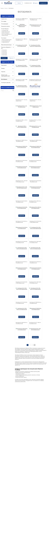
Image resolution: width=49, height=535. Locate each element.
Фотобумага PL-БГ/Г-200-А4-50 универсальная (35, 323)
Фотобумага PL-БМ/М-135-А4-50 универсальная (21, 141)
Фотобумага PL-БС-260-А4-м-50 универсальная (35, 201)
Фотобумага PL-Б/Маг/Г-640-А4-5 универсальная (35, 60)
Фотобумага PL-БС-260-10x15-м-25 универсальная (35, 242)
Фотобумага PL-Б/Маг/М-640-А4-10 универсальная (21, 60)
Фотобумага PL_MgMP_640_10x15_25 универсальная (21, 19)
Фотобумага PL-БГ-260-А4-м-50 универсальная (21, 262)
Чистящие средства (5, 82)
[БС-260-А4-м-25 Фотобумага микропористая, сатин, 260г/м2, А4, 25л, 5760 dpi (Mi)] (22, 228)
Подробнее (21, 33)
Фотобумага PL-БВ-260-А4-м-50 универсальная (35, 303)
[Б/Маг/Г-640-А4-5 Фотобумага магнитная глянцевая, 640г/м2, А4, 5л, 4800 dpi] (35, 66)
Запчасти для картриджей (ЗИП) (5, 75)
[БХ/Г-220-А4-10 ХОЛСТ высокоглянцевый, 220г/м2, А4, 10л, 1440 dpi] (35, 25)
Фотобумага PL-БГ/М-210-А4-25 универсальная (35, 161)
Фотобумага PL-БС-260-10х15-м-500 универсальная (35, 222)
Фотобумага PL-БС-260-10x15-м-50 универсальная (21, 242)
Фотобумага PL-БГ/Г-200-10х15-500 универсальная (21, 181)
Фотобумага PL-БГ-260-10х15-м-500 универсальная (21, 282)
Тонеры (3, 68)
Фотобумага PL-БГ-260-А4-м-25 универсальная (35, 262)
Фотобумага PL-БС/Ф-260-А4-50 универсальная (35, 181)
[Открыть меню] (2, 3)
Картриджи (4, 65)
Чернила (3, 71)
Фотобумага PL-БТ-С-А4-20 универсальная (35, 100)
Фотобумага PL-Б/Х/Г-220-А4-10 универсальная (35, 19)
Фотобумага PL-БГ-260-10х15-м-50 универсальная (35, 282)
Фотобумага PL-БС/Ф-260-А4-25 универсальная (21, 201)
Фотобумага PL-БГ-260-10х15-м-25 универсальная (21, 303)
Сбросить (11, 58)
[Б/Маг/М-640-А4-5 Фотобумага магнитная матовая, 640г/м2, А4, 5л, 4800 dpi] (35, 46)
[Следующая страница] (34, 345)
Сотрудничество (43, 3)
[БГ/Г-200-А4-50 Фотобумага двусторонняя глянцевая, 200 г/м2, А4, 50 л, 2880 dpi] (35, 329)
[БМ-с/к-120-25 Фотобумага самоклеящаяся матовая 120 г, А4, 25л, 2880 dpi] (22, 127)
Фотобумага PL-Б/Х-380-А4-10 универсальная (21, 39)
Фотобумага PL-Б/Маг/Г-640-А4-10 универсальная (21, 80)
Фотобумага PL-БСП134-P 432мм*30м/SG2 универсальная (35, 80)
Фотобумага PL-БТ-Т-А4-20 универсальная (21, 100)
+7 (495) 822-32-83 (28, 3)
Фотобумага (4, 79)
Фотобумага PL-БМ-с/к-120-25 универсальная (21, 120)
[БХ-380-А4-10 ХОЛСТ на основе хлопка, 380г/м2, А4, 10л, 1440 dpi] (22, 46)
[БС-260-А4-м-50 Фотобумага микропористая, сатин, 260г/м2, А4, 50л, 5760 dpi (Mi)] (35, 208)
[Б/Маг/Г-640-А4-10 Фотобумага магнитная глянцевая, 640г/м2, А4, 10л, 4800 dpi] (22, 86)
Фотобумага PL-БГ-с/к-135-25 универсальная (35, 120)
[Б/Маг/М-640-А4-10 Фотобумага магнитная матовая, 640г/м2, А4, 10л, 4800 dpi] (22, 66)
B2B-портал (35, 3)
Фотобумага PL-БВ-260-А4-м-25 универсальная (21, 323)
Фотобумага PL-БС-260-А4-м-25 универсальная (21, 222)
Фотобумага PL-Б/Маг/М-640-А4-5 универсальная (35, 39)
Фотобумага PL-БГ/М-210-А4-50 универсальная (21, 161)
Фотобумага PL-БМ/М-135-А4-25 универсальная (35, 141)
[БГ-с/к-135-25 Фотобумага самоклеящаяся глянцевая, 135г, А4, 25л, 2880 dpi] (35, 127)
